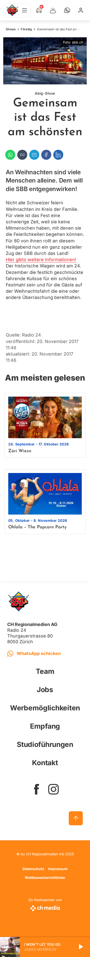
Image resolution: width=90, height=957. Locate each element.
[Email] (34, 155)
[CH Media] (45, 907)
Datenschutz (33, 869)
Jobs (45, 689)
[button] (67, 10)
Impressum (58, 869)
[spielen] (81, 947)
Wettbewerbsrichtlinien (45, 877)
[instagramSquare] (53, 789)
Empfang (45, 726)
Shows (11, 29)
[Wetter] (53, 10)
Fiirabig (26, 29)
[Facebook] (46, 155)
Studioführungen (45, 744)
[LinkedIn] (58, 155)
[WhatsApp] (10, 155)
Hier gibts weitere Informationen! (41, 259)
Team (45, 671)
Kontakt (45, 762)
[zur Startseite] (12, 10)
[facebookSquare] (37, 789)
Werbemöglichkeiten (45, 708)
